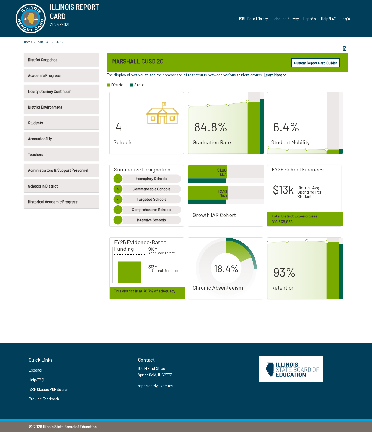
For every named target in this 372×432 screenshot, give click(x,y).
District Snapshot (42, 59)
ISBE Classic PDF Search (49, 389)
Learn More (273, 74)
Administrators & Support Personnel (58, 170)
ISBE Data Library (253, 18)
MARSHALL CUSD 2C (50, 42)
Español (310, 18)
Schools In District (43, 185)
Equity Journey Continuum (49, 91)
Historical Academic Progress (53, 201)
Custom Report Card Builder (315, 62)
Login (345, 18)
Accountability (40, 138)
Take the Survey (285, 18)
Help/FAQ (328, 18)
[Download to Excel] (344, 48)
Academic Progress (44, 75)
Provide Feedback (44, 398)
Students (35, 122)
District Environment (45, 106)
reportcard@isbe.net (155, 385)
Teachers (35, 154)
